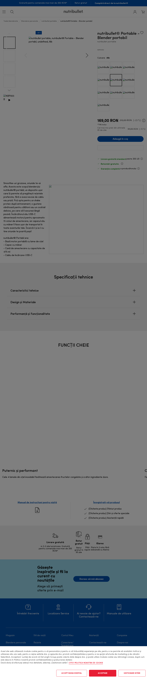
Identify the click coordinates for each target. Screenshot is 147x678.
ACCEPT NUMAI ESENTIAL (71, 673)
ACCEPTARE (102, 673)
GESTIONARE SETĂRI (132, 673)
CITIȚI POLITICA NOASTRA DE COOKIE (86, 663)
